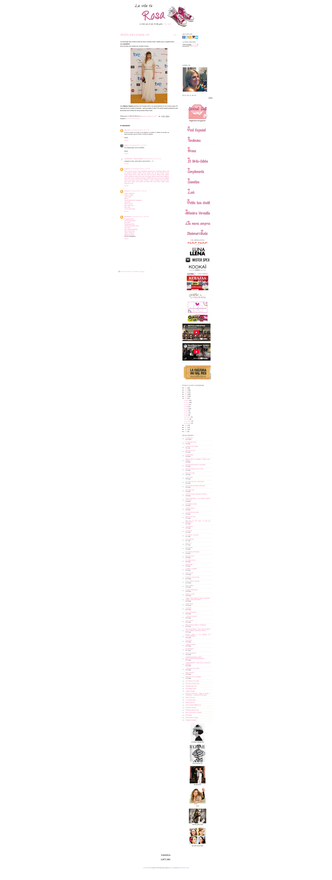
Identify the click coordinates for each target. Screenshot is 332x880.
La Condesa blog (190, 700)
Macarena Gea (190, 556)
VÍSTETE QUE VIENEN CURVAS (196, 494)
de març (186, 404)
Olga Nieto (127, 130)
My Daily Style (190, 490)
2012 (186, 392)
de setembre (187, 417)
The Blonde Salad (191, 688)
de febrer (186, 402)
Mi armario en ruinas (192, 717)
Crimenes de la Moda (192, 446)
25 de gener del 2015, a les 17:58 (140, 130)
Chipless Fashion (190, 644)
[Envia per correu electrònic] (162, 116)
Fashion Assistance (191, 720)
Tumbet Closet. (190, 508)
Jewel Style (189, 530)
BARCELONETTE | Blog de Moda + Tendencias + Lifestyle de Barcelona (198, 694)
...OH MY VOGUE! (191, 616)
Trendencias (189, 438)
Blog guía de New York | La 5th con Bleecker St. (198, 521)
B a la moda (189, 547)
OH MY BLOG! (190, 702)
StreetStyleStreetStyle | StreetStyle (196, 464)
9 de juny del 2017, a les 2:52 (139, 191)
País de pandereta (191, 653)
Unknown (127, 168)
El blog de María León (192, 710)
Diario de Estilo (190, 473)
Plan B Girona (190, 672)
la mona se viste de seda (192, 577)
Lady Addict (189, 477)
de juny (186, 410)
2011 (186, 390)
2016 (186, 425)
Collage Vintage (190, 691)
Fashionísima (189, 455)
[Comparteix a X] (165, 116)
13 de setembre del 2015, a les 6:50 (140, 168)
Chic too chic (189, 573)
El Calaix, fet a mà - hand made (195, 481)
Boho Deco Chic (190, 450)
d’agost (186, 415)
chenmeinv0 (127, 216)
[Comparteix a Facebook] (167, 116)
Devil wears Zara (191, 516)
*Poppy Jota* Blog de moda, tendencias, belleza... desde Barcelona (198, 598)
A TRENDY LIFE (191, 442)
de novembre (188, 421)
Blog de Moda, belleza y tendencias (196, 625)
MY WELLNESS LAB (192, 683)
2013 (186, 394)
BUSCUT (188, 543)
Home (128, 2)
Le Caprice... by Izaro (192, 535)
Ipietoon (172, 867)
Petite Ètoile (189, 564)
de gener (186, 400)
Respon (126, 140)
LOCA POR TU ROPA (192, 581)
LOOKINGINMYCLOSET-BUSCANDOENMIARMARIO (195, 657)
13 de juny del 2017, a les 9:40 (140, 216)
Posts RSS (133, 2)
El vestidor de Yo (190, 560)
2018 (186, 429)
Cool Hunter (189, 526)
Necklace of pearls (191, 707)
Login (148, 2)
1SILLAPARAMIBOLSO (193, 705)
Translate (195, 46)
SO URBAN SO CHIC (192, 681)
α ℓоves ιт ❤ (189, 620)
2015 (186, 398)
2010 (186, 388)
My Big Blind (189, 648)
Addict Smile (189, 603)
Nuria (126, 145)
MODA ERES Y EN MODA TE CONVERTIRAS (198, 635)
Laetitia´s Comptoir (191, 568)
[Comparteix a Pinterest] (168, 116)
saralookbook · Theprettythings (133, 158)
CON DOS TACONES (192, 512)
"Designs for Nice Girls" (193, 668)
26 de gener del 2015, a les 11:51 (152, 158)
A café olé (188, 608)
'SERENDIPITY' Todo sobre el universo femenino (198, 663)
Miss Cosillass (190, 585)
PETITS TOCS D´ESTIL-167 (135, 34)
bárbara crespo (190, 594)
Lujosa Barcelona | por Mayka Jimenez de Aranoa (198, 499)
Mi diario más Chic (191, 686)
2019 (186, 431)
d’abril (186, 406)
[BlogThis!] (164, 116)
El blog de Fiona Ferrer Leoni (194, 469)
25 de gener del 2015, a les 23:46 (137, 145)
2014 (186, 396)
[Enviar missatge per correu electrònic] (159, 116)
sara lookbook (190, 539)
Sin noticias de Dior (191, 504)
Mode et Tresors (190, 697)
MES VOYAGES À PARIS (194, 712)
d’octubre (187, 419)
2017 (186, 427)
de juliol (186, 413)
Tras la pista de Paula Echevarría (195, 485)
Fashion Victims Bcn (192, 589)
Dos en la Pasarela (191, 612)
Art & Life (189, 640)
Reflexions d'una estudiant (193, 676)
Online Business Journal (184, 867)
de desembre (187, 423)
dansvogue (189, 715)
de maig (186, 408)
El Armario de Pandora (192, 551)
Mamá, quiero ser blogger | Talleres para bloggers (198, 459)
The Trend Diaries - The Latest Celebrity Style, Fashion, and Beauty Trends (198, 629)
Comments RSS (141, 2)
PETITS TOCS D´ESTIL (133, 118)
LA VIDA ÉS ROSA (147, 867)
